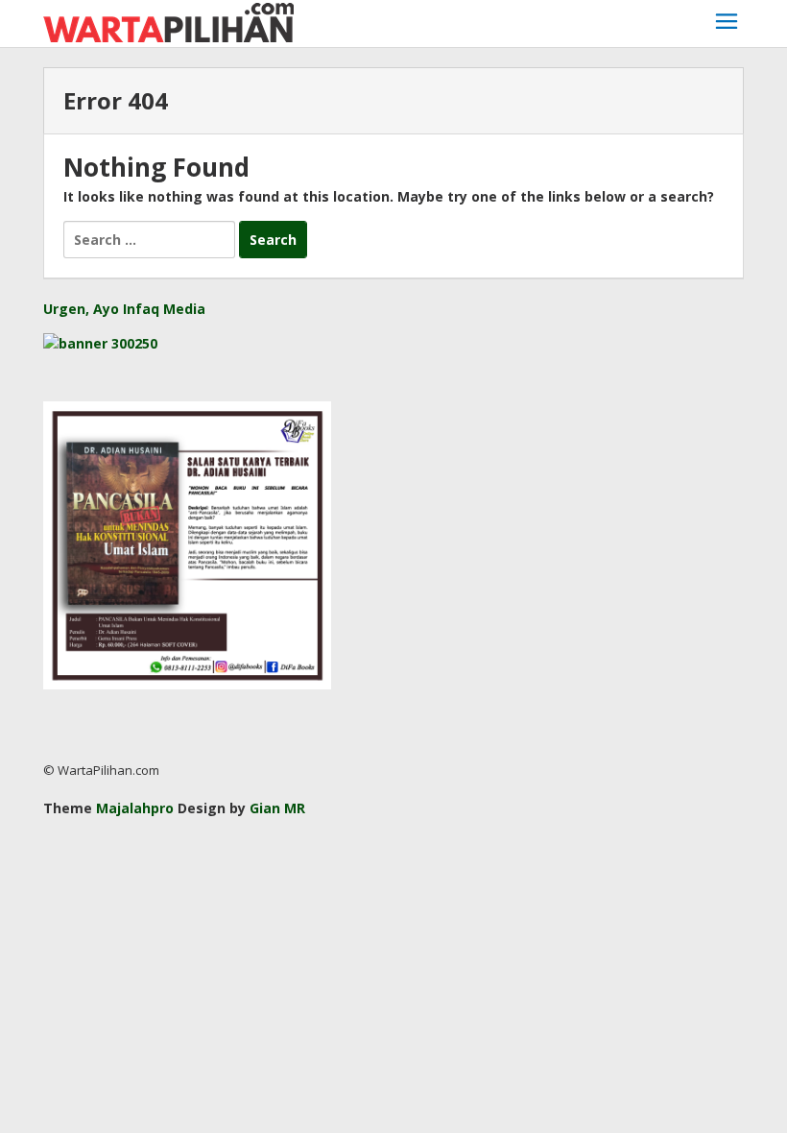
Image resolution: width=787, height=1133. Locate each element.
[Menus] (726, 23)
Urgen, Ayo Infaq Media (124, 309)
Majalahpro (135, 808)
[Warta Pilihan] (168, 21)
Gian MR (277, 808)
